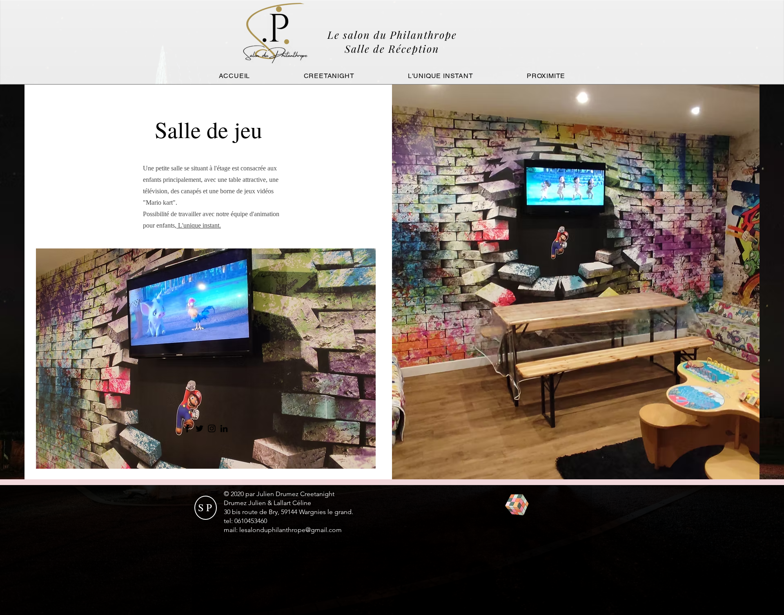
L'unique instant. (198, 225)
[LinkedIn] (224, 428)
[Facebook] (187, 428)
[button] (206, 358)
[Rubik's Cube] (517, 505)
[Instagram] (212, 428)
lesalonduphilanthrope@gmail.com (290, 530)
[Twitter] (199, 428)
